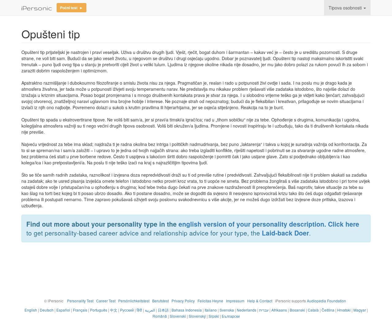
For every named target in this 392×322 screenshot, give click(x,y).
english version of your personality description (251, 223)
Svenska (227, 309)
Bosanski (297, 309)
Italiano (211, 309)
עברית (264, 309)
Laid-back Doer (285, 232)
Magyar (359, 309)
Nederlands (246, 309)
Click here (343, 223)
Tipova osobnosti (345, 8)
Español (63, 309)
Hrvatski (344, 309)
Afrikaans (279, 309)
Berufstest (160, 300)
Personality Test (80, 300)
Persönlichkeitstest (133, 300)
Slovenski (178, 316)
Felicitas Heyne (210, 300)
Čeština (328, 309)
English (30, 309)
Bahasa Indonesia (187, 309)
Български (231, 316)
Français (80, 309)
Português (98, 309)
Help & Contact (259, 300)
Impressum (235, 300)
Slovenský (197, 316)
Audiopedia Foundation (326, 300)
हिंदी (139, 309)
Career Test (105, 300)
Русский (127, 309)
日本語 (163, 309)
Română (160, 316)
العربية (150, 309)
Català (313, 309)
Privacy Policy (183, 300)
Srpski (214, 316)
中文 (113, 309)
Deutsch (47, 309)
